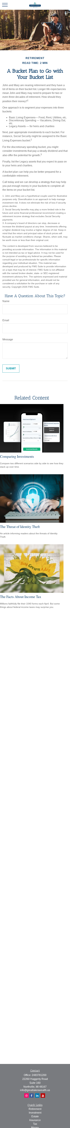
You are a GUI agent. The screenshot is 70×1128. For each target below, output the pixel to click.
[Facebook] (26, 1095)
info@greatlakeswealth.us (35, 1090)
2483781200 (39, 1075)
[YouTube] (43, 1095)
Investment (35, 1112)
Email (5, 320)
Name (5, 301)
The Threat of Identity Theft (20, 526)
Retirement (35, 1109)
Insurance (35, 1120)
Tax (35, 1123)
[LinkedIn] (37, 1095)
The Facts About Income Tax (20, 596)
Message (7, 339)
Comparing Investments (17, 456)
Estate (35, 1116)
